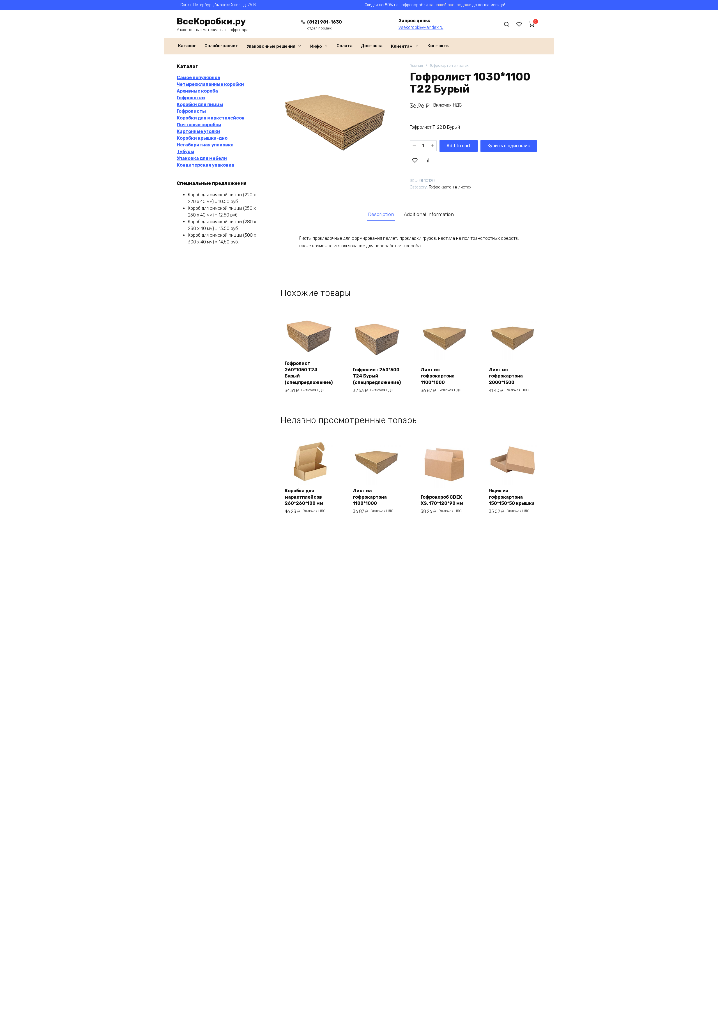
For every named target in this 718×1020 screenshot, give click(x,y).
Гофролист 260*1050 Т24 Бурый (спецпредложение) (309, 373)
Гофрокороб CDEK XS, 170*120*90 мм (442, 500)
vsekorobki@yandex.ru (421, 27)
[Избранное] (519, 24)
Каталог (187, 45)
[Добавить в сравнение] (427, 160)
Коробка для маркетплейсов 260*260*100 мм (304, 497)
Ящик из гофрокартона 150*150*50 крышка (512, 497)
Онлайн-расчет (221, 45)
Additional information (429, 214)
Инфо (316, 46)
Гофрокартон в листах (449, 65)
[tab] (381, 214)
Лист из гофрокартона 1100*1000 (438, 376)
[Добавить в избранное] (415, 160)
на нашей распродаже (450, 5)
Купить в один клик (508, 145)
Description (381, 214)
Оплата (345, 45)
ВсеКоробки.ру (211, 21)
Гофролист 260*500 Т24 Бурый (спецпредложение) (377, 376)
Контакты (438, 45)
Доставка (372, 45)
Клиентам (402, 46)
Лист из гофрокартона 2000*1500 (506, 376)
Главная (416, 65)
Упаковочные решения (271, 46)
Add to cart (459, 145)
